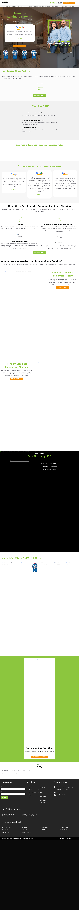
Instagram (62, 838)
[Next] (76, 87)
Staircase (41, 6)
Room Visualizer (33, 6)
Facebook (68, 838)
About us (7, 6)
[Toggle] (41, 463)
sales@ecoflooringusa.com (63, 794)
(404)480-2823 (60, 792)
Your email (3, 791)
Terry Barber (19, 38)
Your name (3, 786)
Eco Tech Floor (16, 6)
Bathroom (47, 6)
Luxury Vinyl (24, 6)
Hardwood (64, 6)
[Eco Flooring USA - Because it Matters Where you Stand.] (6, 2)
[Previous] (72, 87)
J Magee (65, 193)
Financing (71, 6)
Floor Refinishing (56, 6)
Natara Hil (39, 194)
